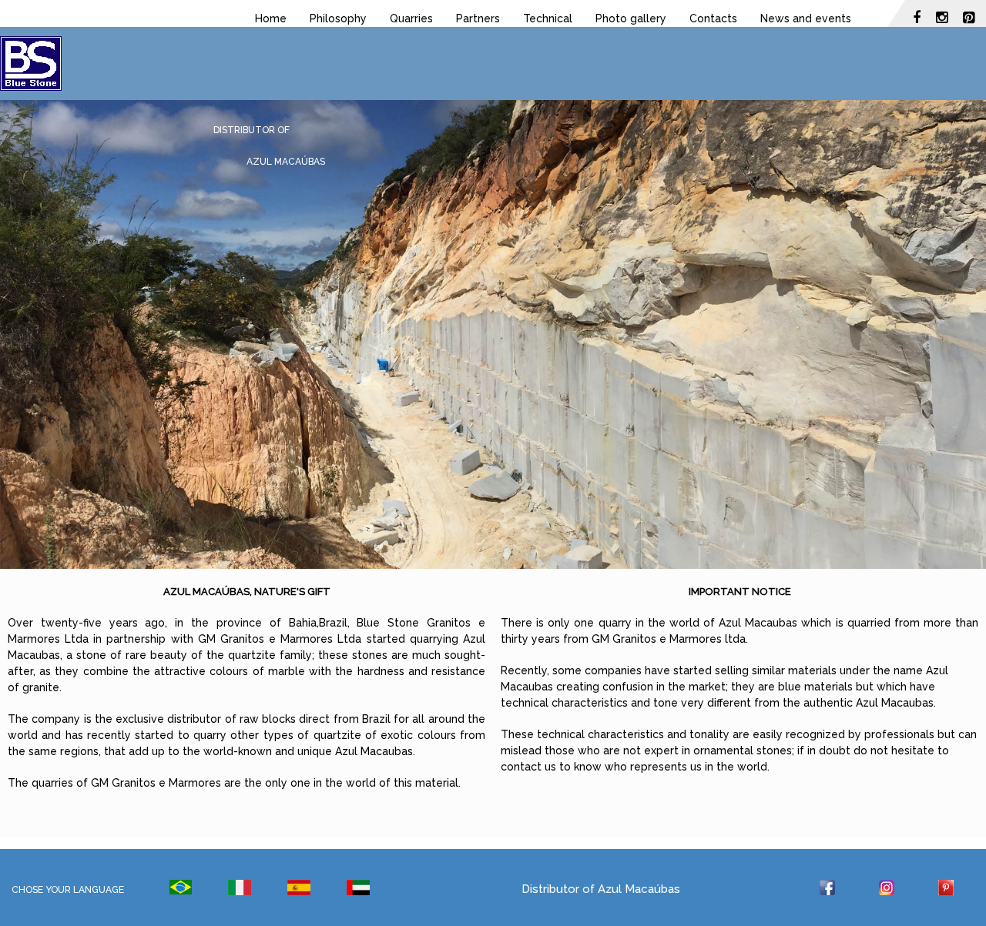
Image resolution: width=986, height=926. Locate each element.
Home (271, 18)
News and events (805, 18)
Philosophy (338, 18)
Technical (547, 18)
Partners (478, 18)
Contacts (713, 18)
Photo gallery (630, 18)
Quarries (411, 18)
